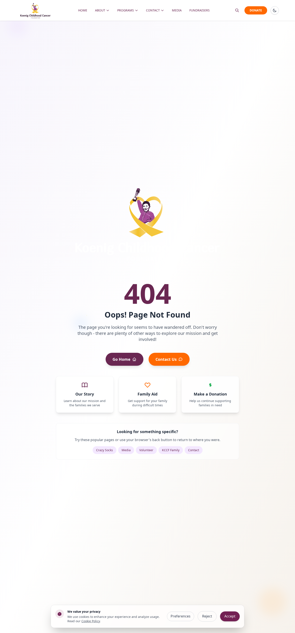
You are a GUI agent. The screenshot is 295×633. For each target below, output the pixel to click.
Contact (193, 450)
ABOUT (100, 10)
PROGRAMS (125, 10)
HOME (82, 10)
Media (126, 450)
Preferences (180, 616)
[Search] (237, 10)
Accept (229, 616)
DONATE (256, 10)
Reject (207, 616)
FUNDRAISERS (199, 10)
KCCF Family (170, 450)
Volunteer (146, 450)
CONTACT (153, 10)
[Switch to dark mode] (275, 10)
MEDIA (177, 10)
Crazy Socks (104, 450)
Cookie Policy (90, 621)
